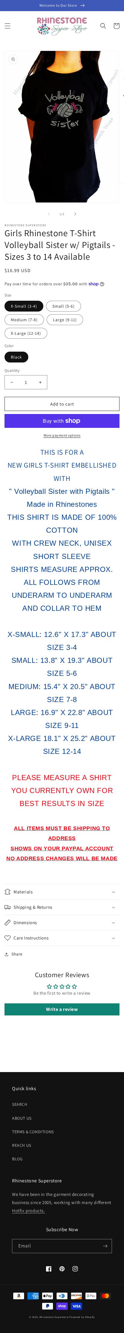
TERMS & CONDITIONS (33, 1131)
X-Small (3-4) (24, 306)
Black (16, 357)
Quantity (12, 370)
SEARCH (19, 1104)
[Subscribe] (105, 1246)
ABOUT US (22, 1118)
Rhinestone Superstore (54, 1317)
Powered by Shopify (82, 1317)
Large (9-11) (65, 319)
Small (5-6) (63, 306)
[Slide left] (48, 214)
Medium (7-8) (24, 319)
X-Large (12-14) (26, 333)
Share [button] (17, 954)
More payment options (62, 435)
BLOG (17, 1159)
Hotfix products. (28, 1210)
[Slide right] (75, 214)
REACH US (21, 1145)
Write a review (62, 1009)
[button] (7, 26)
